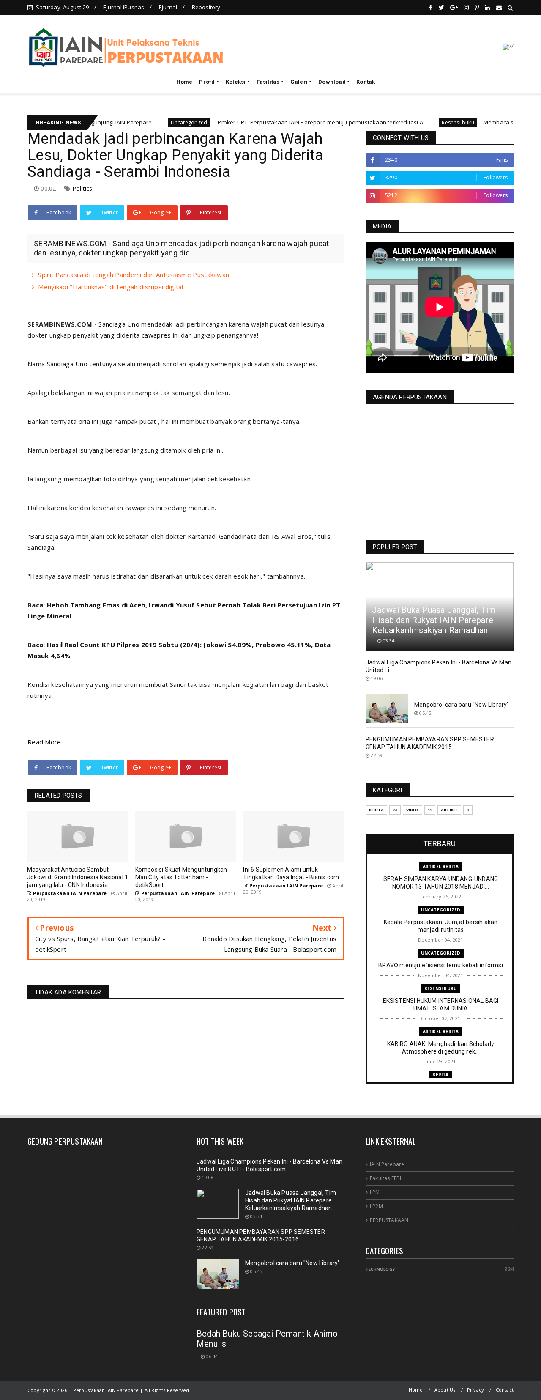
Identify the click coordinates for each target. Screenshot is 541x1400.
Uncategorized (152, 122)
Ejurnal (168, 7)
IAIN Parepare (387, 1164)
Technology (380, 1269)
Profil (207, 82)
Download (332, 82)
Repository (206, 7)
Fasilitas (268, 82)
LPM (375, 1192)
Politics (82, 188)
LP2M (376, 1206)
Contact (505, 1389)
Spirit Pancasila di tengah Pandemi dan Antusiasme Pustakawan (133, 274)
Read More (44, 742)
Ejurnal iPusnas (123, 7)
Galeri (299, 82)
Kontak (365, 82)
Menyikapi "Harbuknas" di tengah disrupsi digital (110, 287)
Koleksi (236, 82)
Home (184, 82)
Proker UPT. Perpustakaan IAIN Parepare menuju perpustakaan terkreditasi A (283, 122)
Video (412, 810)
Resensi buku (422, 122)
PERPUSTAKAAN (389, 1220)
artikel (449, 810)
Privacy (475, 1389)
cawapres (156, 335)
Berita (376, 810)
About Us (445, 1389)
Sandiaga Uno (118, 324)
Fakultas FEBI (386, 1178)
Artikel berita (441, 867)
